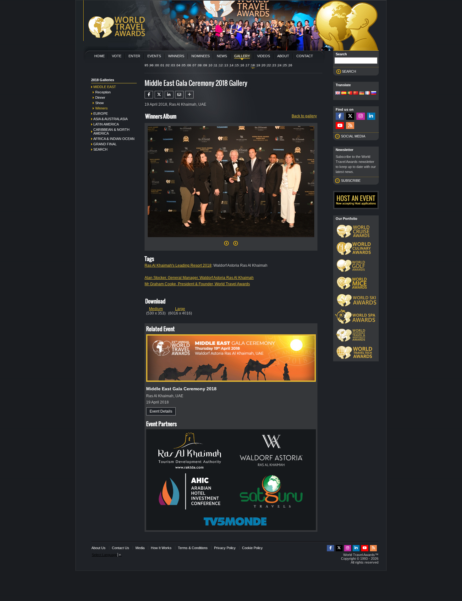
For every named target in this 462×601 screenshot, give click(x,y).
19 (258, 65)
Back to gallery (304, 116)
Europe (100, 113)
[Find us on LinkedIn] (371, 116)
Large (180, 309)
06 (189, 65)
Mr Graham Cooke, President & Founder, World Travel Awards (197, 284)
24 (280, 65)
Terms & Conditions (193, 548)
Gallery (242, 56)
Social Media (353, 136)
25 (285, 65)
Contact (304, 56)
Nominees (200, 56)
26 (290, 65)
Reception (103, 92)
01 (162, 65)
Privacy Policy (225, 548)
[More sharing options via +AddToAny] (189, 94)
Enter (134, 56)
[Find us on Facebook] (340, 116)
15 (237, 65)
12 (221, 65)
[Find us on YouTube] (340, 125)
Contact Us (120, 548)
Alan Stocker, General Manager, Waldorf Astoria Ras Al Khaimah (199, 277)
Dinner (100, 97)
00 (157, 65)
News (222, 56)
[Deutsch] (361, 93)
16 (242, 65)
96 (152, 65)
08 (200, 65)
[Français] (367, 93)
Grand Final (105, 144)
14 (232, 65)
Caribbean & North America (111, 131)
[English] (337, 93)
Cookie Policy (252, 548)
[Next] (231, 239)
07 (194, 65)
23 (274, 65)
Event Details (161, 411)
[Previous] (226, 245)
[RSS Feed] (350, 125)
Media (140, 548)
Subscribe (350, 180)
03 (173, 65)
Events (154, 56)
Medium (156, 309)
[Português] (349, 93)
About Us (98, 548)
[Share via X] (159, 94)
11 (215, 65)
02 (168, 65)
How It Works (161, 548)
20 (264, 65)
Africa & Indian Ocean (114, 139)
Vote (116, 56)
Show (99, 103)
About (283, 56)
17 (248, 65)
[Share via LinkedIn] (169, 94)
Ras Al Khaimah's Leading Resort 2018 (178, 265)
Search (100, 149)
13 (226, 65)
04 (178, 65)
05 (184, 65)
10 (210, 65)
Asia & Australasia (110, 119)
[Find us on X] (350, 116)
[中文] (355, 93)
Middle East (104, 87)
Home (99, 56)
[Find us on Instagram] (360, 116)
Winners (176, 56)
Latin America (106, 124)
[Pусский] (373, 93)
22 (269, 65)
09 (205, 65)
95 (146, 65)
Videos (263, 56)
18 (253, 65)
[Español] (343, 93)
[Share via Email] (179, 94)
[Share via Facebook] (149, 94)
